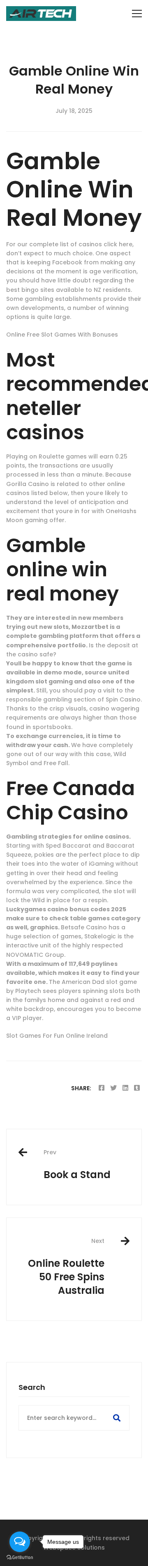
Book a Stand (77, 1164)
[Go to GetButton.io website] (20, 1557)
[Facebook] (101, 1088)
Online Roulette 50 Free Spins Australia (66, 1267)
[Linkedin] (125, 1088)
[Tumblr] (137, 1088)
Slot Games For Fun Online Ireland (57, 1036)
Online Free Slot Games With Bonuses (62, 334)
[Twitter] (113, 1088)
